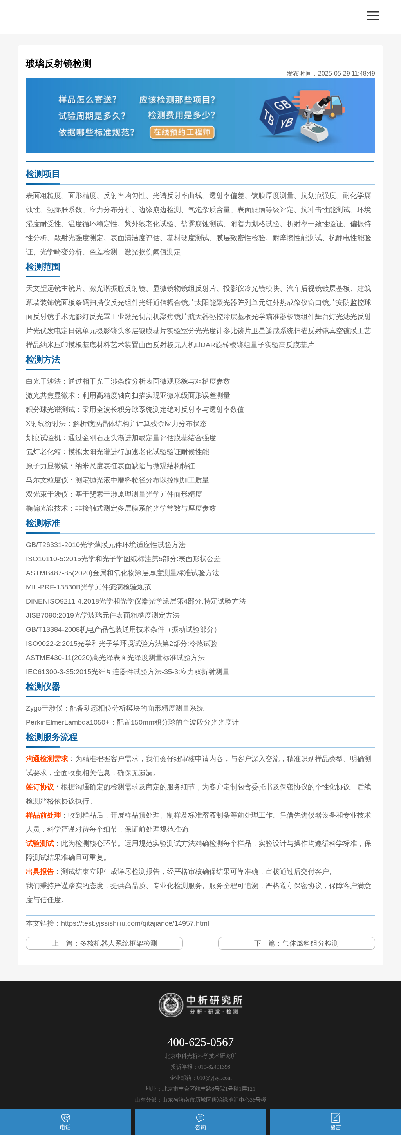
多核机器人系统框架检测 (118, 943)
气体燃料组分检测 (310, 943)
